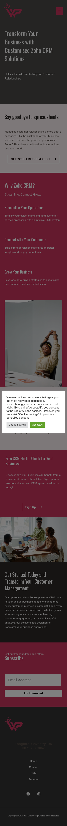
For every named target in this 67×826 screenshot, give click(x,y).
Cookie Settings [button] (17, 424)
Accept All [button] (37, 424)
